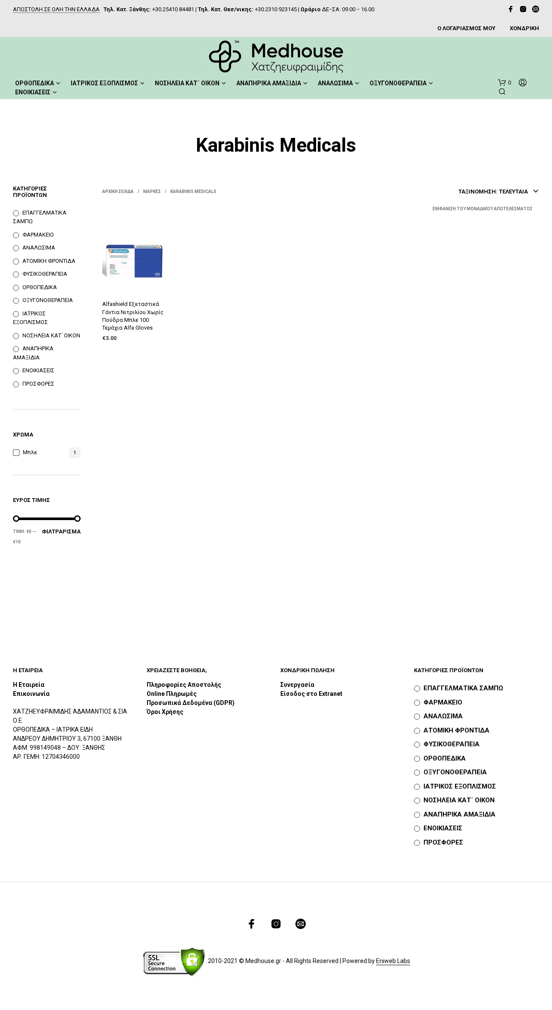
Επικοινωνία (31, 693)
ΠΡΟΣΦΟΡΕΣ (38, 383)
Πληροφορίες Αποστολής (184, 684)
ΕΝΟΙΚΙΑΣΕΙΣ (32, 92)
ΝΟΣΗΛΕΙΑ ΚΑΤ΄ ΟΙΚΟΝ (187, 83)
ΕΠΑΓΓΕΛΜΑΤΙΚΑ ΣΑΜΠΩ (463, 688)
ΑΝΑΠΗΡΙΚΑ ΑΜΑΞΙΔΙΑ (268, 83)
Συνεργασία (297, 684)
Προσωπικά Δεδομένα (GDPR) (191, 702)
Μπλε (30, 452)
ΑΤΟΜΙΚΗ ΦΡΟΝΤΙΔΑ (48, 261)
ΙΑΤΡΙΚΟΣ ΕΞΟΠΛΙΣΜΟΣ (104, 83)
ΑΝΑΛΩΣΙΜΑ (335, 83)
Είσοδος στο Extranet (312, 693)
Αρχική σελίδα (118, 191)
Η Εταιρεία (28, 684)
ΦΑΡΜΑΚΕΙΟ (38, 234)
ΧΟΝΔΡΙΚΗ (524, 28)
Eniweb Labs (393, 961)
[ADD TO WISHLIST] (134, 281)
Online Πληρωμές (172, 693)
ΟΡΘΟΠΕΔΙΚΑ (34, 83)
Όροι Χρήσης (165, 711)
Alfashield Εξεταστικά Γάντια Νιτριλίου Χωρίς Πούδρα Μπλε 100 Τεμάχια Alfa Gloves (132, 316)
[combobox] (498, 192)
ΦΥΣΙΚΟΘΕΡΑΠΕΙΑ (44, 274)
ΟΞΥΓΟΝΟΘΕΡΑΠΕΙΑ (398, 83)
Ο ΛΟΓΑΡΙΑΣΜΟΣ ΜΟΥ (466, 28)
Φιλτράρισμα (61, 531)
